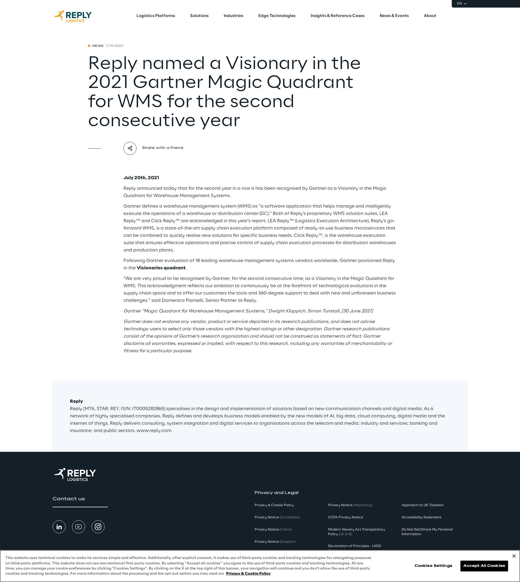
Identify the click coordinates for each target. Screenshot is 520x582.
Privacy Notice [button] (277, 517)
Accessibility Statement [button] (421, 517)
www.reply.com (153, 430)
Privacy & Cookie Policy (248, 574)
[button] (80, 499)
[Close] (514, 556)
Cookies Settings (433, 566)
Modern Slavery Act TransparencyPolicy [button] (356, 532)
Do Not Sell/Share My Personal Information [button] (427, 532)
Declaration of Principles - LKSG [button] (354, 548)
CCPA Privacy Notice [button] (345, 517)
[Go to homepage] (78, 16)
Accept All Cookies (484, 566)
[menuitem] (155, 16)
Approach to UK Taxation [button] (423, 505)
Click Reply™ (165, 220)
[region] (260, 566)
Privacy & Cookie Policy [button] (274, 505)
